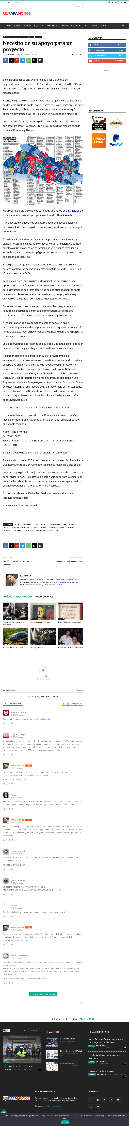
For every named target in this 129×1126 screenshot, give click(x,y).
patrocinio (70, 527)
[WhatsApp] (28, 60)
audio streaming (72, 582)
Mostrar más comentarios (43, 994)
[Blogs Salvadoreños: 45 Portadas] (52, 1054)
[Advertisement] (80, 13)
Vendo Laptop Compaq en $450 (70, 561)
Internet (24, 37)
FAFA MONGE (10, 54)
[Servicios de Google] (52, 1066)
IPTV (22, 585)
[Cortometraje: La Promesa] (22, 1049)
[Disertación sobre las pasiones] (70, 611)
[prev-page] (4, 652)
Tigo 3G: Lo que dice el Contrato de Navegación (17, 562)
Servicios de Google (67, 1063)
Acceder (79, 690)
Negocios (37, 26)
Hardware (92, 1074)
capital (36, 524)
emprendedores (54, 524)
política (59, 585)
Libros (63, 26)
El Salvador (13, 33)
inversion (15, 527)
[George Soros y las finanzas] (43, 611)
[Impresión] (40, 60)
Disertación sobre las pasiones (69, 622)
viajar (58, 530)
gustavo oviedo (18, 851)
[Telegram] (22, 60)
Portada (8, 26)
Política (26, 26)
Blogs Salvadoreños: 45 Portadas (71, 1051)
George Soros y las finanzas (40, 622)
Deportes (74, 26)
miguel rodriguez (19, 734)
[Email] (34, 60)
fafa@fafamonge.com (52, 1106)
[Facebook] (106, 2)
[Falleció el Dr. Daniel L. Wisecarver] (70, 636)
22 (82, 54)
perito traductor (61, 579)
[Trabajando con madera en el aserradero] (15, 611)
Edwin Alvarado (18, 712)
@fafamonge (86, 1019)
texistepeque (40, 530)
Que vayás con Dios (37, 647)
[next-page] (8, 652)
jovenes (43, 527)
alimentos (57, 582)
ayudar (16, 524)
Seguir (121, 50)
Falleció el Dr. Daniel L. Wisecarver (70, 647)
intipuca (6, 527)
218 (124, 1076)
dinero (43, 524)
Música (103, 26)
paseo (61, 527)
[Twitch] (118, 2)
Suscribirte (119, 61)
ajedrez (31, 579)
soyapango (29, 530)
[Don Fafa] (116, 130)
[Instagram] (109, 2)
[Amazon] (99, 130)
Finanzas (34, 619)
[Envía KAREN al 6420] (52, 1042)
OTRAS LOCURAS (44, 596)
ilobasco (72, 524)
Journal (17, 26)
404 (124, 1048)
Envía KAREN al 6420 (67, 1039)
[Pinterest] (16, 60)
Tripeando (38, 37)
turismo (50, 530)
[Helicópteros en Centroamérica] (15, 636)
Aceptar (65, 1122)
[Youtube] (124, 2)
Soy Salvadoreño (19, 955)
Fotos (86, 26)
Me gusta (120, 45)
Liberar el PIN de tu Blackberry (102, 1071)
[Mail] (112, 2)
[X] (121, 2)
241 (124, 1064)
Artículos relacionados (17, 596)
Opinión (91, 1046)
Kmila (13, 795)
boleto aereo (26, 524)
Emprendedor (16, 37)
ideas (65, 524)
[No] (126, 1119)
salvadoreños (17, 530)
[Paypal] (115, 2)
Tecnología (51, 26)
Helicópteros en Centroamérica (14, 647)
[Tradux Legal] (99, 147)
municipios (53, 527)
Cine (5, 1062)
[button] (123, 26)
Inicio (5, 33)
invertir (35, 527)
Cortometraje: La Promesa (18, 1066)
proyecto (7, 530)
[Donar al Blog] (116, 147)
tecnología (40, 585)
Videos (94, 26)
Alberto (14, 905)
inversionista (25, 527)
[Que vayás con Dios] (43, 636)
